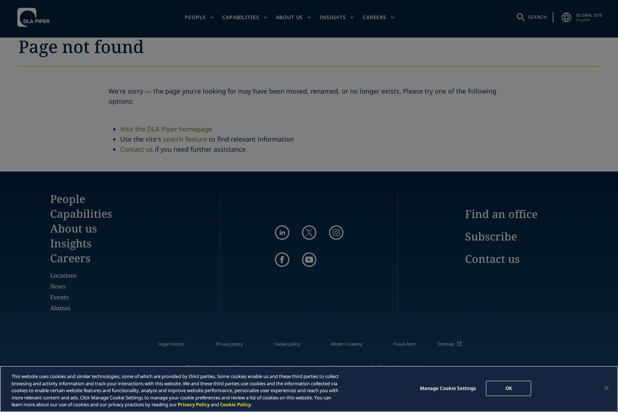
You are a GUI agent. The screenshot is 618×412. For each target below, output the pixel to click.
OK (508, 388)
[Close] (606, 388)
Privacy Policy (194, 404)
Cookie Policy (235, 404)
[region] (309, 389)
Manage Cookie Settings (448, 388)
